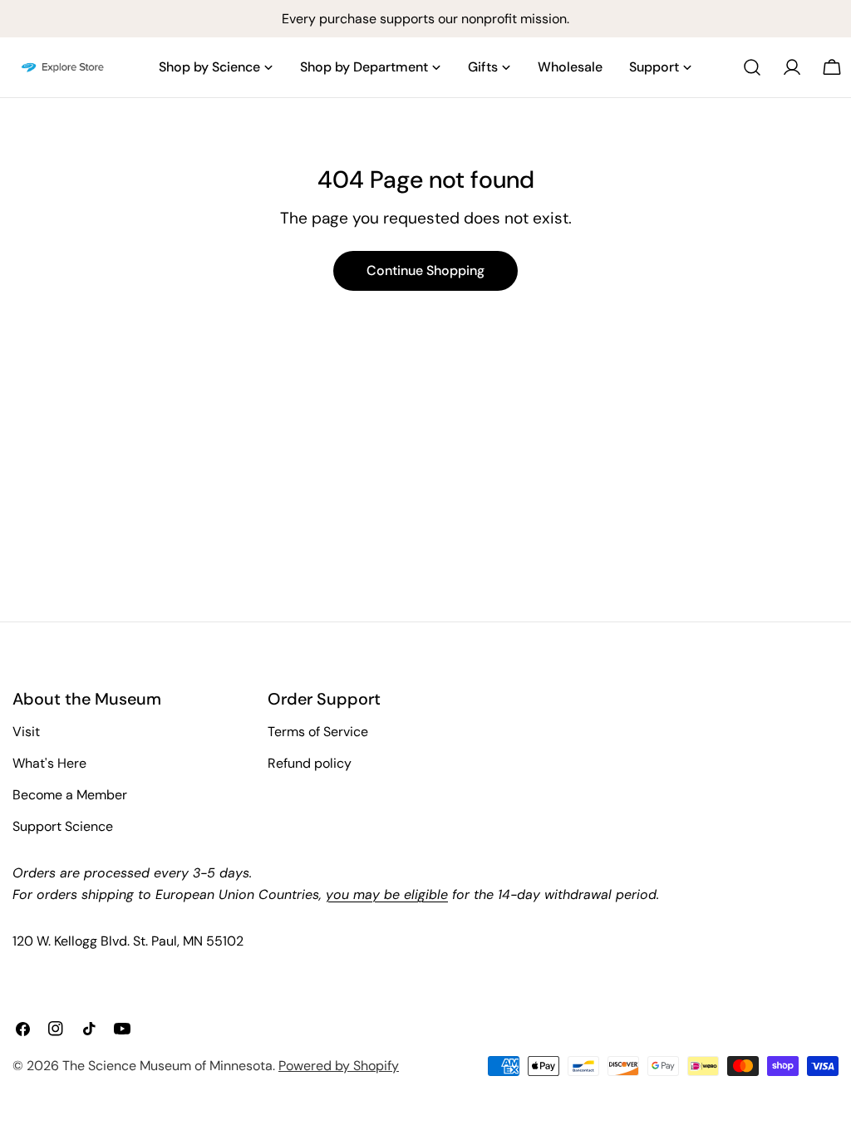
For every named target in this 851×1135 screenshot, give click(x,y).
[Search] (752, 67)
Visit (26, 731)
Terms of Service (318, 731)
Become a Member (69, 794)
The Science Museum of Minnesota (167, 1065)
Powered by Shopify (338, 1065)
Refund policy (310, 763)
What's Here (49, 763)
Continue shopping (425, 270)
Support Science (62, 826)
